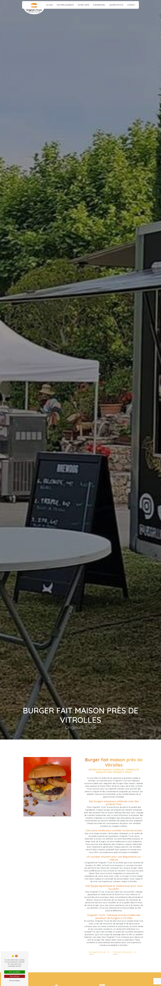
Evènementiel (99, 5)
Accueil (49, 5)
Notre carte (83, 5)
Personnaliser (14, 980)
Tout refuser (14, 976)
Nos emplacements (65, 5)
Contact (131, 5)
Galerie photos (116, 5)
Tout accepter (14, 972)
